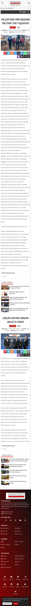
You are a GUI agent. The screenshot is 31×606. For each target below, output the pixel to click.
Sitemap (15, 594)
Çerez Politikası (19, 541)
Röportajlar (25, 579)
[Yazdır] (18, 56)
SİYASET (4, 564)
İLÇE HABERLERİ (20, 559)
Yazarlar (5, 579)
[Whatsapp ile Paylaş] (25, 53)
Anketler (5, 587)
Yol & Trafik (4, 531)
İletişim (3, 547)
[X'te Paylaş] (18, 53)
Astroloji (18, 531)
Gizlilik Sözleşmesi (6, 544)
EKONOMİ (4, 556)
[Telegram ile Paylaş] (8, 53)
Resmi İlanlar (25, 587)
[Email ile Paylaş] (28, 53)
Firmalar (11, 587)
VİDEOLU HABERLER (6, 567)
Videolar (11, 579)
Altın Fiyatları (5, 534)
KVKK (3, 541)
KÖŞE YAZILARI (5, 561)
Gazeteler (18, 528)
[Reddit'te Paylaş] (11, 53)
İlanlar (17, 587)
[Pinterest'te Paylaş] (5, 53)
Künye (17, 544)
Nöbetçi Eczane (5, 528)
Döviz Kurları (19, 534)
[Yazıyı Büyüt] (28, 56)
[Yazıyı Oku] (21, 56)
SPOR (17, 564)
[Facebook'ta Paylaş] (15, 53)
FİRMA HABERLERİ (20, 556)
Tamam (15, 603)
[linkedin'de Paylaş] (21, 53)
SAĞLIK (18, 561)
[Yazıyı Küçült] (25, 56)
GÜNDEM (4, 559)
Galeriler (18, 579)
